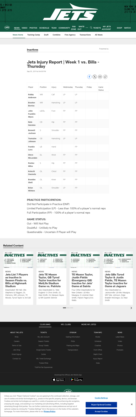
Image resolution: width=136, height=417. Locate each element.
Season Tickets (43, 341)
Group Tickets (44, 345)
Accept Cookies (101, 411)
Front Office (98, 350)
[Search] (91, 27)
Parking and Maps (73, 345)
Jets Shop (16, 350)
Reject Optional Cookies (101, 405)
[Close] (132, 404)
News (120, 332)
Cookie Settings (101, 398)
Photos (120, 345)
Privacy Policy (49, 411)
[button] (64, 308)
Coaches (98, 345)
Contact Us (17, 358)
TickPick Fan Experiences (43, 367)
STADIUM (73, 332)
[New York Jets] (68, 392)
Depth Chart (98, 354)
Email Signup (16, 354)
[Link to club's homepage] (7, 27)
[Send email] (100, 78)
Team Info (98, 332)
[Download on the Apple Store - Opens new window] (58, 380)
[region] (68, 404)
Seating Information (73, 337)
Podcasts (120, 350)
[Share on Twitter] (95, 78)
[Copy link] (105, 77)
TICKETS (43, 332)
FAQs (16, 337)
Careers (16, 341)
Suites (43, 354)
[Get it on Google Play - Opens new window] (76, 381)
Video (120, 341)
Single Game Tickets (43, 350)
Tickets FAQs (43, 363)
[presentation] (132, 308)
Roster (97, 337)
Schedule (98, 341)
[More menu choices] (87, 28)
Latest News (120, 337)
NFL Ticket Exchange (43, 358)
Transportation (73, 350)
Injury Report (97, 358)
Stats (98, 363)
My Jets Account (44, 337)
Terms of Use (16, 345)
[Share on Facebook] (89, 78)
